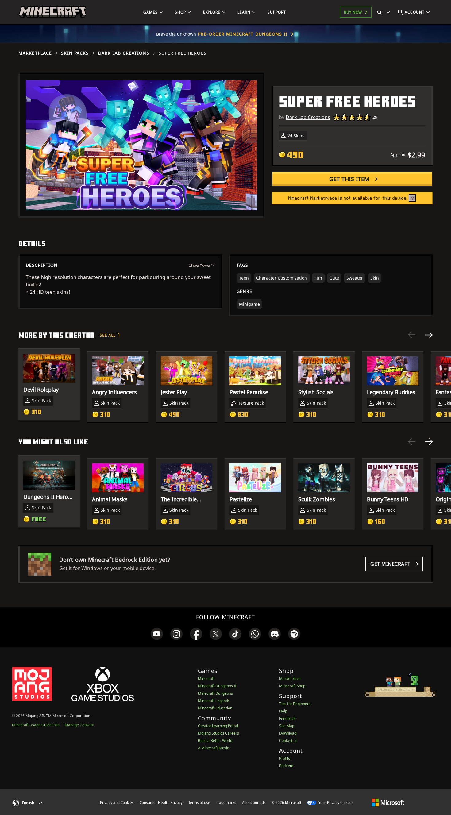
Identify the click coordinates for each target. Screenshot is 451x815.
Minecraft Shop (292, 686)
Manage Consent (79, 725)
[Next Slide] (429, 335)
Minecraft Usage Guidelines (36, 725)
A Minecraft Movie (213, 748)
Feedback (287, 718)
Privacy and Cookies (117, 802)
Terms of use (199, 802)
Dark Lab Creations (123, 53)
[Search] (385, 12)
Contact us (288, 740)
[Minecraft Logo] (52, 12)
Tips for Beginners (294, 703)
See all (107, 335)
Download (287, 733)
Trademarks (226, 802)
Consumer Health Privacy (161, 802)
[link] (157, 634)
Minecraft (206, 678)
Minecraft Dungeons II (217, 686)
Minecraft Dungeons (215, 693)
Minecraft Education (215, 708)
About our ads (254, 802)
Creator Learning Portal (218, 725)
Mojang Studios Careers (218, 733)
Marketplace (35, 53)
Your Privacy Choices (335, 802)
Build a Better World (215, 740)
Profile (284, 758)
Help (283, 711)
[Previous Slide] (411, 335)
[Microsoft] (388, 802)
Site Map (286, 725)
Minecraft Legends (214, 700)
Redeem (286, 765)
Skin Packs (75, 53)
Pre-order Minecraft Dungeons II (242, 34)
